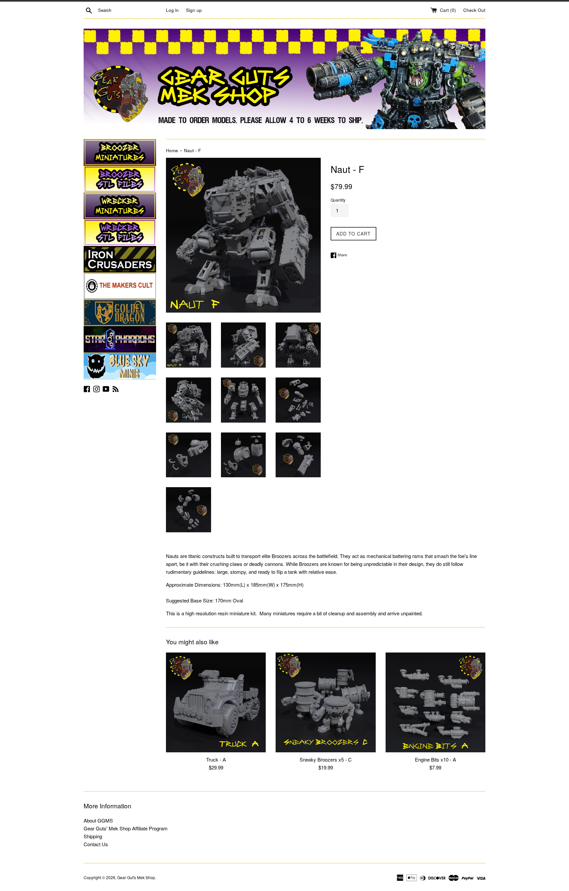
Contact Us (96, 844)
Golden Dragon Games (120, 312)
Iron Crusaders (120, 259)
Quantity (338, 200)
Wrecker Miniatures (120, 206)
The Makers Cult (120, 286)
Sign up (194, 10)
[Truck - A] (216, 702)
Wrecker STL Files (120, 232)
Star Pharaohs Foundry (120, 339)
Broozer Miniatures (120, 152)
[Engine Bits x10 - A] (435, 702)
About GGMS (98, 820)
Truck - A (216, 759)
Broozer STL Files (120, 179)
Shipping (93, 836)
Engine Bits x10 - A (435, 759)
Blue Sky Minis (120, 366)
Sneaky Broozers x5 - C (326, 759)
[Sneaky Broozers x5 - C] (325, 702)
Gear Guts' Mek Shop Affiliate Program (126, 828)
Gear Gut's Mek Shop (136, 877)
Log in (172, 10)
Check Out (474, 10)
